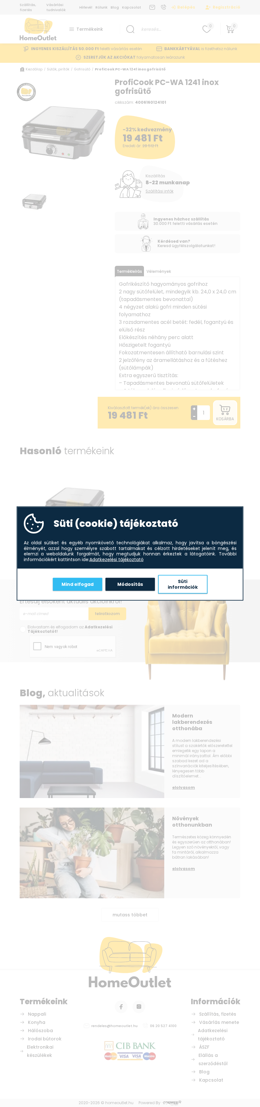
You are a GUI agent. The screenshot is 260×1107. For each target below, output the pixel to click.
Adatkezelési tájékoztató (116, 559)
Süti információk (183, 584)
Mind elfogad (78, 584)
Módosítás (130, 584)
